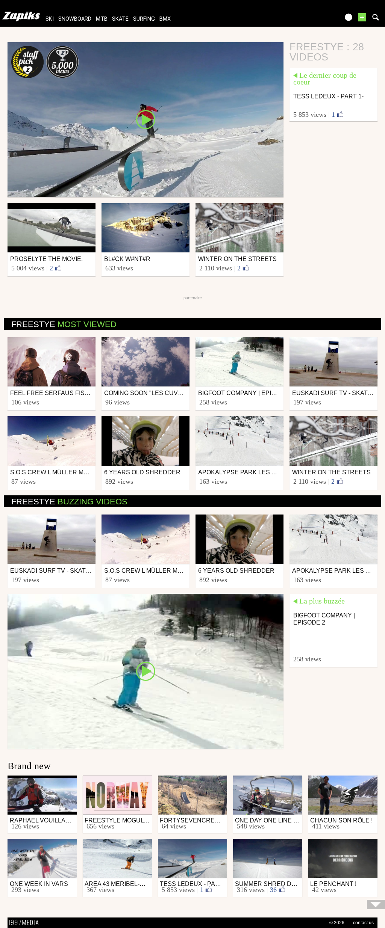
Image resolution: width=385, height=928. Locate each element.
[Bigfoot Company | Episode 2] (145, 671)
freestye (64, 324)
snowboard (74, 19)
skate (120, 19)
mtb (102, 19)
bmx (165, 19)
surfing (144, 19)
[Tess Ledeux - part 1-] (145, 119)
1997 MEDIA (26, 922)
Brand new (29, 766)
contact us (363, 922)
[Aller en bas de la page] (376, 904)
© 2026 (336, 922)
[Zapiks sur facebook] (318, 20)
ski (49, 19)
